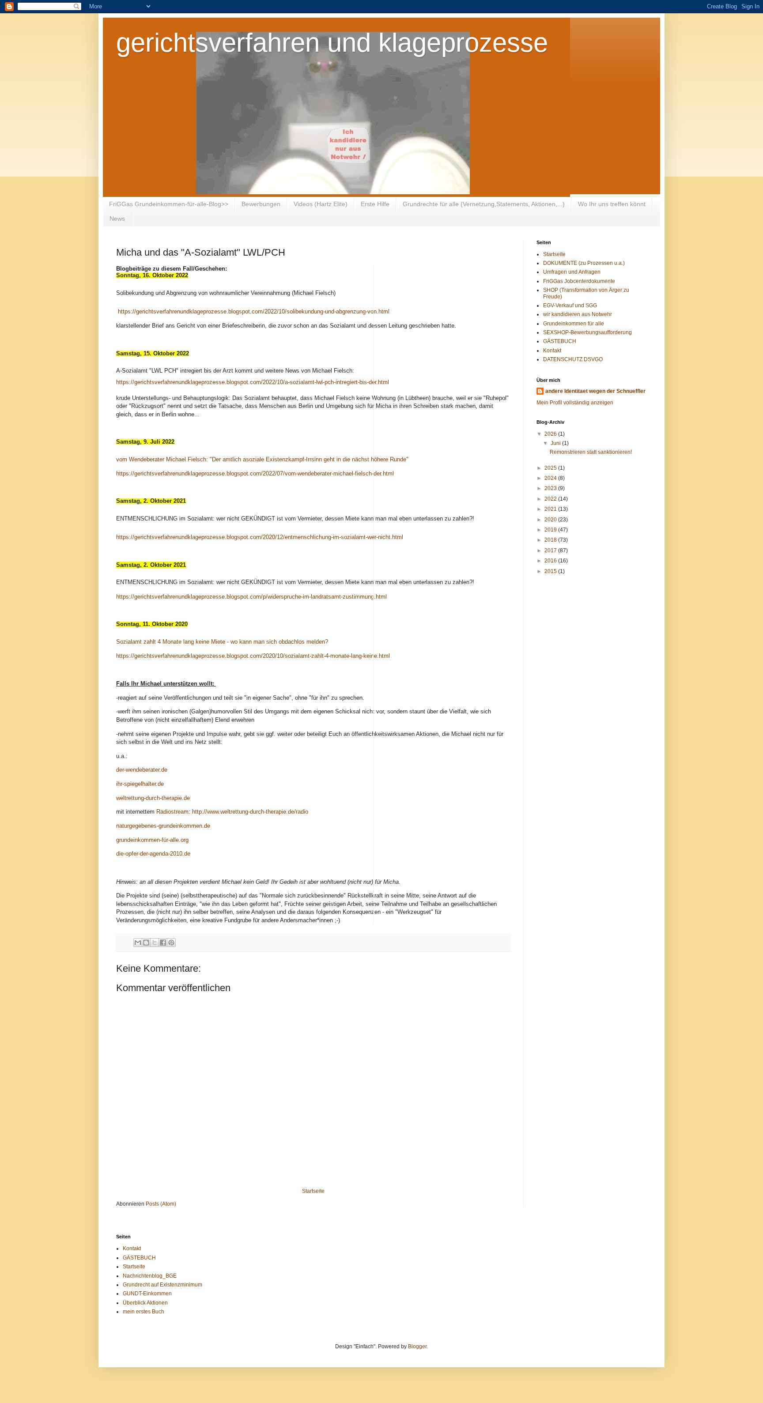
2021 (551, 509)
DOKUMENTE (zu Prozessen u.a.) (584, 263)
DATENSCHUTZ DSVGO (573, 359)
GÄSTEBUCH (559, 341)
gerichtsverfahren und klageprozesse (332, 42)
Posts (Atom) (161, 1204)
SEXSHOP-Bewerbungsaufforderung (587, 332)
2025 (551, 468)
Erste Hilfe (375, 203)
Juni (556, 443)
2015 (551, 571)
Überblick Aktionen (145, 1303)
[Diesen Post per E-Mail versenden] (137, 942)
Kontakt (552, 350)
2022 (551, 499)
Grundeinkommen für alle (573, 324)
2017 (551, 550)
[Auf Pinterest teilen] (171, 942)
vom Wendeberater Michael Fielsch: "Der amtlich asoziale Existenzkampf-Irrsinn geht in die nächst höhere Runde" (262, 459)
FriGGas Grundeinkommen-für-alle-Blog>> (168, 203)
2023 (551, 488)
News (117, 218)
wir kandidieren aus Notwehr (577, 314)
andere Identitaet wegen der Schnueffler (595, 391)
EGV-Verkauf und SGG (570, 305)
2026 (551, 434)
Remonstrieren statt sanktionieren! (591, 452)
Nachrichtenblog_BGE (150, 1276)
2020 (551, 520)
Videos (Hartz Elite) (321, 203)
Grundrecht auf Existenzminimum (162, 1285)
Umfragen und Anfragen (572, 272)
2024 (551, 478)
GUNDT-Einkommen (147, 1293)
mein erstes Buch (143, 1312)
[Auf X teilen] (154, 942)
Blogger (417, 1346)
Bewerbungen (261, 203)
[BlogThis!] (146, 942)
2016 (551, 561)
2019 (551, 530)
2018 (551, 540)
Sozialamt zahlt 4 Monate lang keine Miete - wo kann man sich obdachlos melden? (222, 641)
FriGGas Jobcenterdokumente (579, 281)
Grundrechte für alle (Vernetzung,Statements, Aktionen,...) (484, 203)
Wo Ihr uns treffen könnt (612, 203)
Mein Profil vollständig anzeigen (574, 403)
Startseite (313, 1191)
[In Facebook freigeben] (163, 942)
